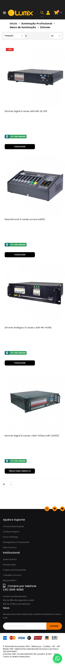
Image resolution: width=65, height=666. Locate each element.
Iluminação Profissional (36, 23)
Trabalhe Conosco (12, 575)
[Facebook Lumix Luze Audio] (47, 508)
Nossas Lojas (9, 564)
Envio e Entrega (10, 536)
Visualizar (19, 146)
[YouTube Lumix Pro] (62, 508)
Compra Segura (11, 531)
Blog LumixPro (9, 580)
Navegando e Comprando (16, 542)
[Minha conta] (48, 13)
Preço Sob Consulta (20, 471)
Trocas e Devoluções (13, 526)
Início (13, 23)
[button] (42, 13)
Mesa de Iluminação (23, 27)
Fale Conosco (10, 547)
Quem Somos (10, 559)
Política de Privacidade (14, 569)
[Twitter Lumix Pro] (54, 508)
